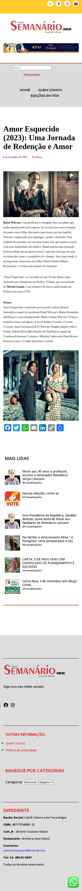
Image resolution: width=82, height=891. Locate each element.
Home (25, 90)
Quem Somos (50, 90)
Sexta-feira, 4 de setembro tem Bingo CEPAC (49, 583)
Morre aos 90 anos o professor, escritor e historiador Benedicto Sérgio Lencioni (45, 475)
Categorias (13, 782)
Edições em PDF (45, 96)
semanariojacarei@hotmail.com (24, 850)
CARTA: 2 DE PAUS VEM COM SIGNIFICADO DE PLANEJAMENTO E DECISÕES (48, 563)
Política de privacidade (21, 750)
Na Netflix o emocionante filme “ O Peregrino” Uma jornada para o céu (47, 539)
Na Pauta (37, 157)
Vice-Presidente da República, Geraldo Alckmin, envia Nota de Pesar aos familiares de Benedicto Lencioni (49, 519)
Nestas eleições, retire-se (40, 493)
